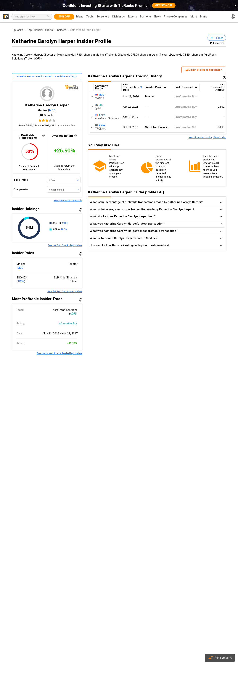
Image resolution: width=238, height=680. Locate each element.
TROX (64, 229)
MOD (52, 110)
